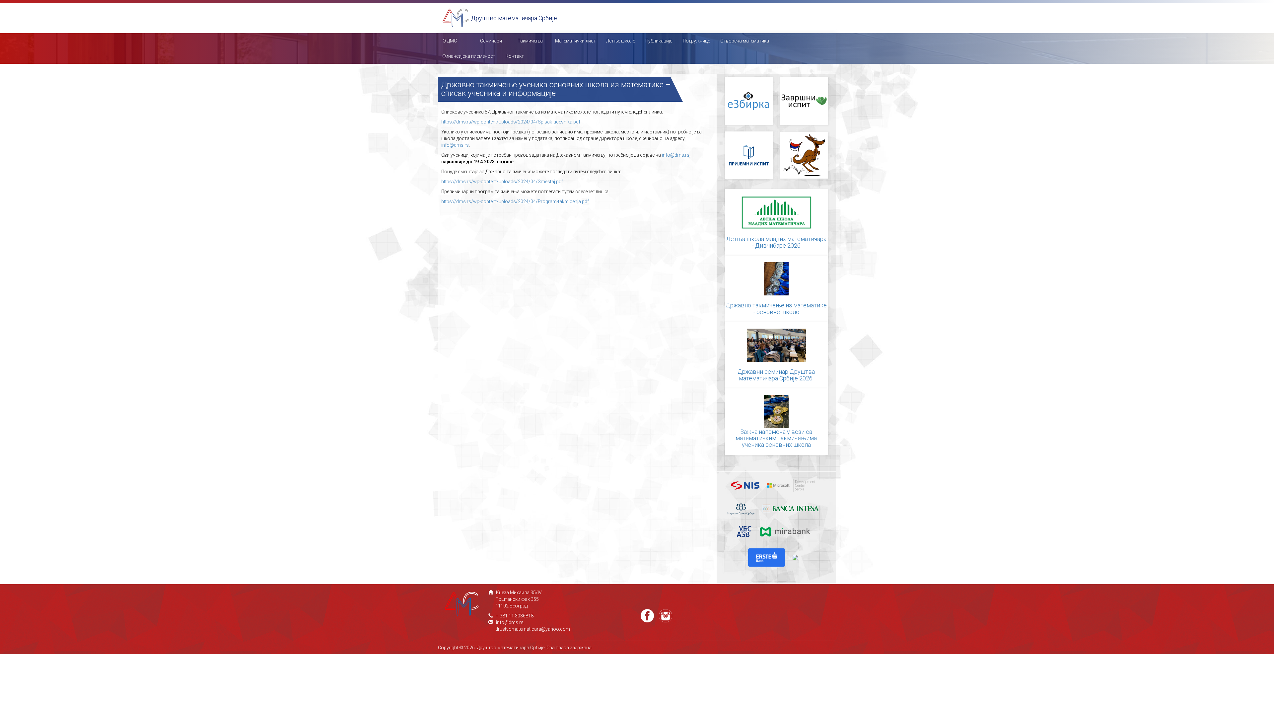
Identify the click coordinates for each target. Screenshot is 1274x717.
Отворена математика (744, 40)
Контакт (515, 56)
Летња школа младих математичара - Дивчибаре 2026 (776, 242)
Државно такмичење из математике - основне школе (776, 308)
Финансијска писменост (469, 56)
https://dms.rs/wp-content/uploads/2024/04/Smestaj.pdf (502, 181)
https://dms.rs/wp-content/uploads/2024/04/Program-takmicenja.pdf (515, 201)
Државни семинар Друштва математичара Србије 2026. (776, 375)
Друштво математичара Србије (514, 18)
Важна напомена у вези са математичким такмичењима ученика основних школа (776, 438)
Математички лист (575, 40)
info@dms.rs (455, 145)
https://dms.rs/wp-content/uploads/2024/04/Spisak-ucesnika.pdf (511, 121)
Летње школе (620, 40)
